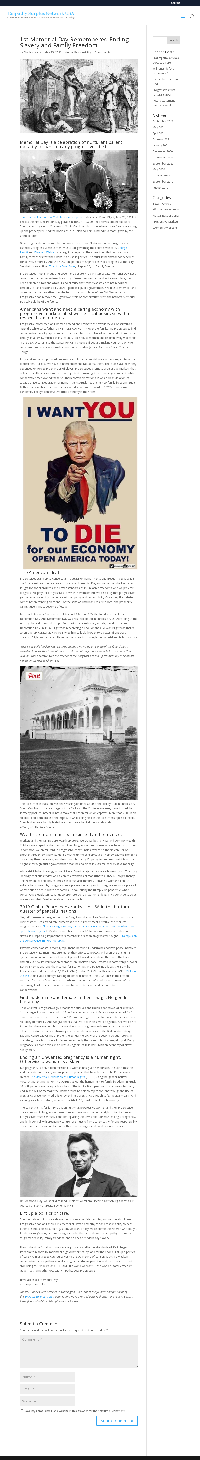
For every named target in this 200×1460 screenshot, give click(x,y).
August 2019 (160, 187)
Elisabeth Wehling (45, 252)
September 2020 (163, 163)
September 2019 (163, 181)
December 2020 (163, 151)
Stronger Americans (165, 227)
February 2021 (162, 139)
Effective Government (166, 209)
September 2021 (163, 121)
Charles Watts (32, 52)
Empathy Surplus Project (40, 1296)
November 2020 (163, 157)
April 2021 (159, 133)
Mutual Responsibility (78, 52)
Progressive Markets (166, 221)
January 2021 (161, 145)
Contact (175, 3)
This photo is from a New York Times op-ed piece (51, 217)
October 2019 (161, 175)
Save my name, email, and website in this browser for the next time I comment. (75, 1411)
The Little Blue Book (62, 266)
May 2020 (159, 169)
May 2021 (159, 127)
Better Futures (162, 203)
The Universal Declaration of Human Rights (57, 1077)
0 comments (103, 52)
